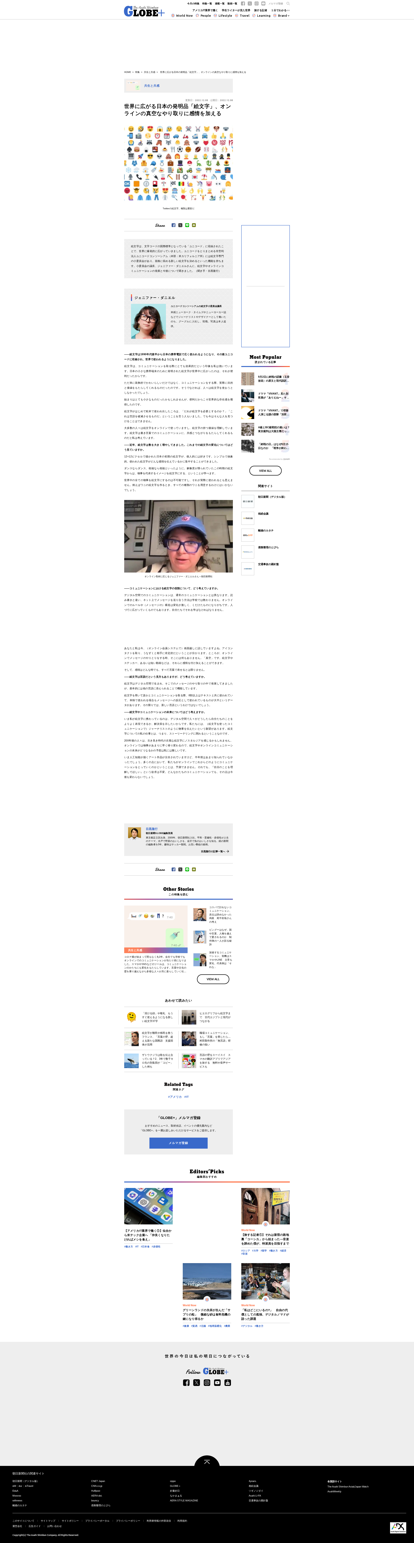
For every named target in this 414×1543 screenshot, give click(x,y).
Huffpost (95, 1490)
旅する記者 (260, 10)
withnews (17, 1500)
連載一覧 (220, 3)
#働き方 (128, 1246)
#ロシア (245, 1250)
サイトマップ (48, 1520)
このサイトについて (23, 1520)
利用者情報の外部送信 (159, 1520)
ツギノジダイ (256, 1490)
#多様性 (156, 1246)
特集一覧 (207, 3)
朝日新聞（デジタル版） (25, 1481)
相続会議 (253, 1486)
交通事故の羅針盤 (258, 1500)
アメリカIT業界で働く (205, 10)
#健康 (186, 1326)
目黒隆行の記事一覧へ (213, 851)
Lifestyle (225, 15)
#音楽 (244, 1253)
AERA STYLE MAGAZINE (184, 1500)
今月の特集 (193, 3)
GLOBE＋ (175, 1486)
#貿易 (194, 1326)
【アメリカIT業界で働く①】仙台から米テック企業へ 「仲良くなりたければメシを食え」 (148, 1235)
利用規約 (182, 1520)
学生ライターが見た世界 (236, 10)
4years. (253, 1481)
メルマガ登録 (275, 3)
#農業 (227, 1326)
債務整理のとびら (101, 1505)
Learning (263, 15)
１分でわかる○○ (280, 10)
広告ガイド (35, 1526)
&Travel (29, 1486)
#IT (186, 1096)
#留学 (264, 1250)
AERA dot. (96, 1495)
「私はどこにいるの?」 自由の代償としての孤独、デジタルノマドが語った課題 (265, 1314)
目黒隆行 (152, 829)
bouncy (95, 1500)
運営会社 (17, 1526)
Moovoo (16, 1495)
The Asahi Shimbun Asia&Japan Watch (348, 1486)
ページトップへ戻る (207, 1468)
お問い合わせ (54, 1526)
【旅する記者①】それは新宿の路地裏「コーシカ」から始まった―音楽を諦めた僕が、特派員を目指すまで (265, 1239)
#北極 (203, 1326)
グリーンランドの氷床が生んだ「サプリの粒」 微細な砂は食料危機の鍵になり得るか (206, 1314)
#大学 (255, 1250)
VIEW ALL (213, 979)
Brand (282, 15)
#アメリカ (175, 1096)
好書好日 (175, 1490)
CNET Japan (98, 1481)
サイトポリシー (70, 1520)
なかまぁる (176, 1495)
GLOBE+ (144, 11)
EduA (15, 1490)
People (206, 15)
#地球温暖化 (215, 1326)
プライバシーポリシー (128, 1520)
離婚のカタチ (19, 1505)
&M (14, 1486)
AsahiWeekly (334, 1491)
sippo (173, 1481)
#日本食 (145, 1246)
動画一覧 (232, 3)
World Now (184, 15)
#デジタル (247, 1326)
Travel (245, 15)
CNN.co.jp (96, 1486)
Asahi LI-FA (255, 1495)
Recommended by (276, 459)
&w (20, 1486)
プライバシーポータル (97, 1520)
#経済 (283, 1250)
